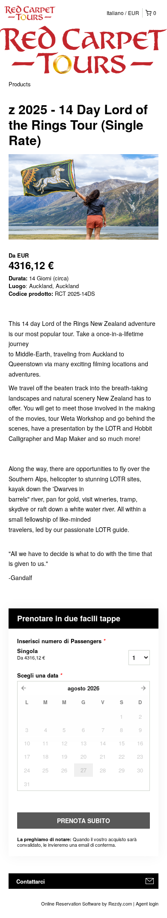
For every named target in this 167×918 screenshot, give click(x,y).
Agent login (147, 903)
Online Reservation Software (71, 903)
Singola (31, 654)
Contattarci (30, 881)
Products (20, 84)
